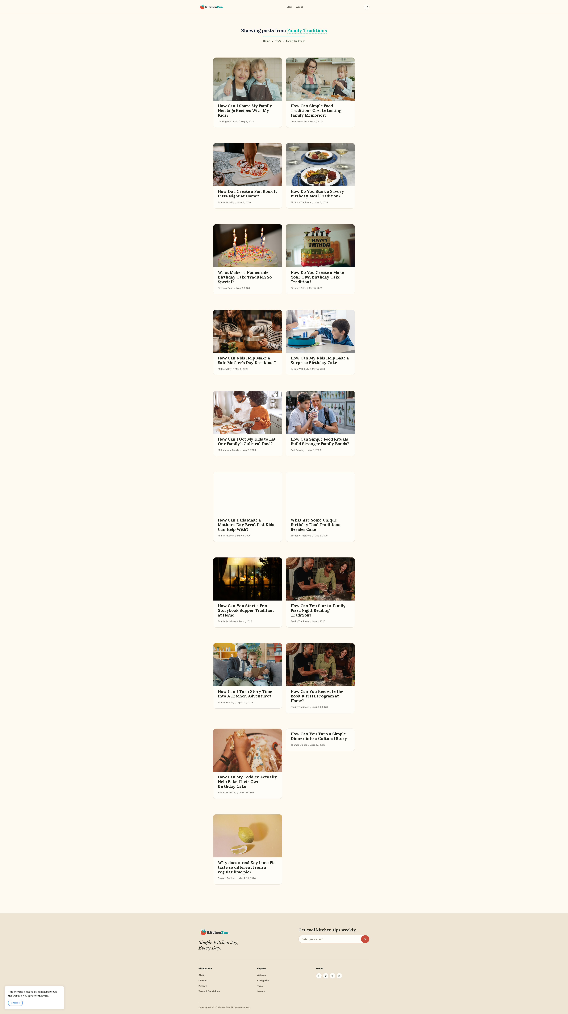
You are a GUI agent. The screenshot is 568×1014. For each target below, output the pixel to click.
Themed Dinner (299, 744)
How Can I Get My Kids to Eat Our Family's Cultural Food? (247, 441)
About (299, 6)
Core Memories (299, 121)
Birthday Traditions (301, 202)
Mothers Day (225, 369)
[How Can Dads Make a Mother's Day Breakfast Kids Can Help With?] (247, 493)
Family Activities (227, 621)
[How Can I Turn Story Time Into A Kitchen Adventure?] (247, 664)
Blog (289, 6)
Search (261, 991)
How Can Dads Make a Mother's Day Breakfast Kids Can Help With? (246, 525)
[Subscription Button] (365, 939)
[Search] (366, 7)
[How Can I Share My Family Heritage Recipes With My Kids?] (247, 79)
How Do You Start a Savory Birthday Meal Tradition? (317, 193)
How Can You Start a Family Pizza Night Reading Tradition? (318, 610)
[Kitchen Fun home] (211, 7)
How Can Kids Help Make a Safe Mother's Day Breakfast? (247, 360)
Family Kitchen (226, 535)
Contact (203, 980)
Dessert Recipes (226, 878)
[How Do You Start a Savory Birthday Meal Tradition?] (320, 164)
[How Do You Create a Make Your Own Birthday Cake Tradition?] (320, 245)
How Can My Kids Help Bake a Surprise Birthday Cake (320, 360)
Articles (261, 975)
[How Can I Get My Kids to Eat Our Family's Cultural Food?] (247, 412)
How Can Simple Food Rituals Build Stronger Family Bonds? (320, 441)
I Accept (15, 1002)
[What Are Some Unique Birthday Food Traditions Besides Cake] (320, 493)
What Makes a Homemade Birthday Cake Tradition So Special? (245, 277)
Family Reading (226, 702)
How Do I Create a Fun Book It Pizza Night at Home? (247, 193)
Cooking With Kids (228, 121)
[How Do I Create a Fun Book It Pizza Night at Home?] (247, 164)
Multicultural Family (228, 450)
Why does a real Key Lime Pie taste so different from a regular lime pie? (247, 867)
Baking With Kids (300, 369)
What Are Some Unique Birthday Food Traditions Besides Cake (315, 525)
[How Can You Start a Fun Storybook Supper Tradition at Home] (247, 579)
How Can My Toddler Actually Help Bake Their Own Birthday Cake (247, 782)
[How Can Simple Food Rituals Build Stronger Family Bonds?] (320, 412)
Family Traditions (300, 621)
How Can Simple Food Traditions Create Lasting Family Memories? (316, 111)
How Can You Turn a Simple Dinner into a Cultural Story (319, 736)
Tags (278, 40)
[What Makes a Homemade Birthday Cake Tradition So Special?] (247, 245)
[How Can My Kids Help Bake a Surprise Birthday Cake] (320, 331)
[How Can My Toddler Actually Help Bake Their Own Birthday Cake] (247, 750)
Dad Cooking (297, 450)
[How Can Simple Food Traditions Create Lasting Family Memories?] (320, 79)
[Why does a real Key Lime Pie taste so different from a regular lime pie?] (247, 835)
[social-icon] (319, 976)
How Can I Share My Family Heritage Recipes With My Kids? (245, 111)
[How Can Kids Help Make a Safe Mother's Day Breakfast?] (247, 331)
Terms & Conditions (209, 991)
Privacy (203, 986)
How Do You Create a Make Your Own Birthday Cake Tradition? (317, 277)
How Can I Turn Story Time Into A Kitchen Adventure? (245, 693)
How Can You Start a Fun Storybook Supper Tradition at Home (246, 610)
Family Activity (226, 202)
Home (266, 40)
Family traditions (295, 40)
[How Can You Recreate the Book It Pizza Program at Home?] (320, 664)
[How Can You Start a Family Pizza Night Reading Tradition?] (320, 579)
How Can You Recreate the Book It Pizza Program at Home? (317, 696)
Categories (263, 980)
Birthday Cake (225, 288)
